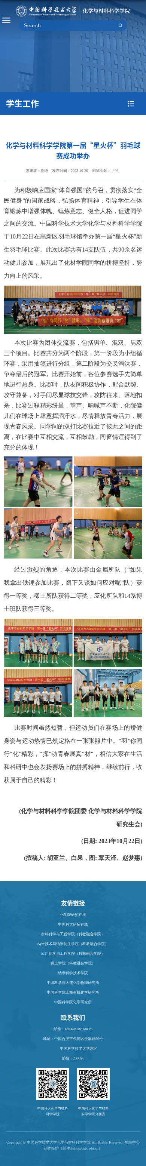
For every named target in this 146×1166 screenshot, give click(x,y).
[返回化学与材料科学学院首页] (73, 9)
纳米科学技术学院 (73, 973)
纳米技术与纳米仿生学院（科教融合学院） (73, 944)
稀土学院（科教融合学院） (73, 963)
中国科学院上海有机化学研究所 (73, 992)
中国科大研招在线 (73, 924)
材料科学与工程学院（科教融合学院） (73, 934)
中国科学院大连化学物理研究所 (73, 983)
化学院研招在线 (73, 915)
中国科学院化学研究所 (73, 1002)
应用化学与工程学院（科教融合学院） (73, 953)
